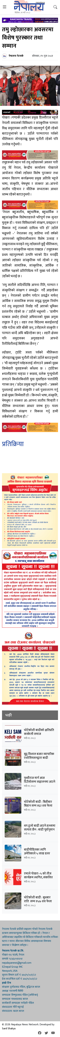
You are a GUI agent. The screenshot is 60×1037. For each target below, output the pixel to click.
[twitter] (46, 1033)
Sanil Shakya (9, 1028)
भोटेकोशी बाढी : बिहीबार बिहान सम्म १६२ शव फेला (38, 803)
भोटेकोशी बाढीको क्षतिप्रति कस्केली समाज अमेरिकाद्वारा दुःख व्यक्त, (39, 734)
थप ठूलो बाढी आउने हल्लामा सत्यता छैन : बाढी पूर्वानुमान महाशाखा (39, 829)
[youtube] (53, 1033)
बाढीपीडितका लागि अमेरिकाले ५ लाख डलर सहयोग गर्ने (37, 853)
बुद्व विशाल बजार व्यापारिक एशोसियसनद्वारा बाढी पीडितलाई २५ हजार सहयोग (39, 757)
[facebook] (39, 1033)
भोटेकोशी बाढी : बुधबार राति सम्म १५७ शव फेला (38, 899)
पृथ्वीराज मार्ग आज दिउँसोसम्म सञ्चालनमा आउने (39, 779)
